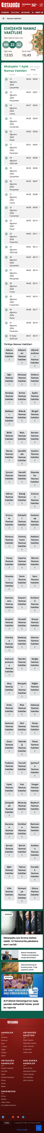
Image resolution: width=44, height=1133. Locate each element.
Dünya (3, 1080)
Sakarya (35, 709)
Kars (35, 581)
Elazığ (22, 498)
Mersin (35, 563)
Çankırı (35, 455)
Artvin (22, 397)
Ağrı (9, 379)
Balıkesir (9, 417)
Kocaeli (22, 624)
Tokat (35, 746)
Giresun (9, 541)
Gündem (4, 1037)
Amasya (22, 379)
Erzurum (9, 521)
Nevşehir (22, 690)
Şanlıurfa (35, 769)
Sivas (9, 746)
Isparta (22, 563)
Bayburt (35, 807)
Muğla (35, 663)
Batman (35, 829)
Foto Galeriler (28, 1077)
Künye (3, 1096)
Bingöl (35, 416)
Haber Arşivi (27, 1052)
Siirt (22, 728)
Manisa (35, 642)
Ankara (35, 379)
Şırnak (9, 850)
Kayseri (22, 602)
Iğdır (9, 871)
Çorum (9, 477)
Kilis (9, 893)
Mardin (22, 663)
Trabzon (9, 767)
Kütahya (9, 643)
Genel (3, 1083)
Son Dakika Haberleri (8, 1105)
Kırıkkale (22, 830)
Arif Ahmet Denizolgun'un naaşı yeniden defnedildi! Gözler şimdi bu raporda (21, 1004)
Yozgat (35, 789)
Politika (3, 1052)
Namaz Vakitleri (13, 18)
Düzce (35, 893)
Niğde (35, 688)
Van (22, 789)
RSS (7, 1123)
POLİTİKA (15, 12)
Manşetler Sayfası (29, 1043)
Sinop (35, 728)
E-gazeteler (27, 1049)
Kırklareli (35, 604)
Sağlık (3, 1049)
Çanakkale (22, 457)
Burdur (35, 437)
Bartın (22, 850)
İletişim (3, 1099)
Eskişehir (22, 521)
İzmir (22, 581)
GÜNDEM (5, 12)
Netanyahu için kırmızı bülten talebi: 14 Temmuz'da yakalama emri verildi (21, 941)
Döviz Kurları (27, 1068)
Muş (9, 688)
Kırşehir (9, 624)
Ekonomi (4, 1040)
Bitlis (9, 437)
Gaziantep (35, 521)
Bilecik (22, 416)
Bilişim (3, 1086)
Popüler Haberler (7, 1068)
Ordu (9, 709)
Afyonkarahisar (35, 358)
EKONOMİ (25, 12)
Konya (35, 624)
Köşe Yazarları (28, 1040)
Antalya (9, 397)
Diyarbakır (35, 478)
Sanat (3, 1074)
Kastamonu (9, 604)
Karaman (9, 830)
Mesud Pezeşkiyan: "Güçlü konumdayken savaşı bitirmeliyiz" (30, 955)
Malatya (22, 642)
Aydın (35, 397)
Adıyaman (22, 356)
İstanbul (9, 582)
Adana (9, 355)
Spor (3, 1043)
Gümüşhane (22, 543)
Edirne (9, 498)
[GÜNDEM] (22, 922)
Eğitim (3, 1055)
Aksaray (22, 807)
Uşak (9, 789)
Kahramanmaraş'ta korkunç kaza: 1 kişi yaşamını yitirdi (29, 967)
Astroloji (4, 1071)
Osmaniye (22, 894)
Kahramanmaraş (9, 666)
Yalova (22, 871)
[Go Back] (39, 1128)
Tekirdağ (22, 747)
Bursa (9, 455)
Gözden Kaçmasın (7, 1077)
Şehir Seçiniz (35, 67)
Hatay (9, 563)
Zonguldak (9, 809)
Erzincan (35, 500)
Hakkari (35, 541)
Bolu (22, 437)
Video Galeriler (28, 1046)
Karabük (35, 873)
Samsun (9, 728)
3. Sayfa (4, 1046)
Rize (22, 709)
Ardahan (35, 852)
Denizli (22, 477)
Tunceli (22, 767)
